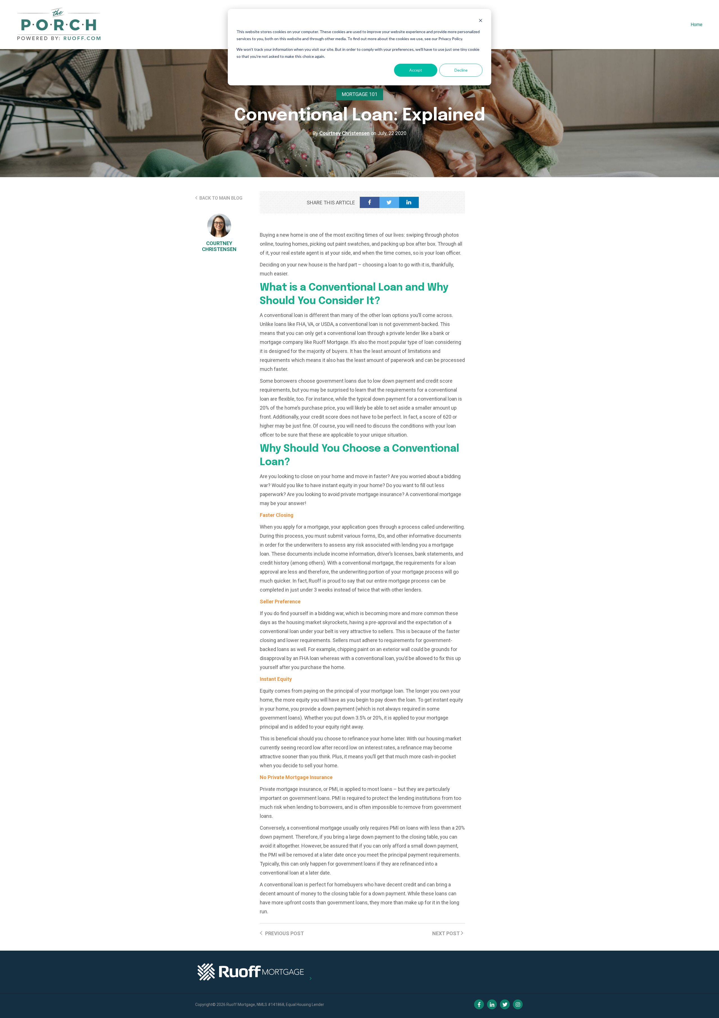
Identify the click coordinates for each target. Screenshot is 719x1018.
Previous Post (284, 933)
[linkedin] (409, 202)
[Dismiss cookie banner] (481, 21)
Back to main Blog (220, 198)
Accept (415, 70)
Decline (461, 70)
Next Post (446, 933)
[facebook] (369, 202)
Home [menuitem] (696, 24)
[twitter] (389, 202)
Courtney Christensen (344, 133)
